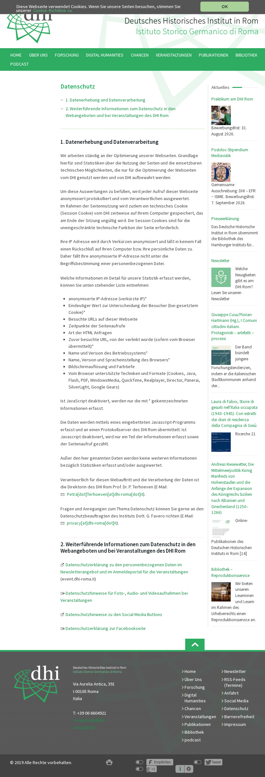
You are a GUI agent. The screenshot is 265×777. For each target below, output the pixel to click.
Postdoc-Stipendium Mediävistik (229, 153)
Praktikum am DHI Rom (232, 99)
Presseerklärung (225, 218)
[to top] (195, 644)
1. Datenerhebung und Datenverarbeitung (105, 100)
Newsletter (220, 260)
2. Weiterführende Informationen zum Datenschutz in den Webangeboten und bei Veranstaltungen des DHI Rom (120, 112)
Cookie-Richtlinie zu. (53, 10)
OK (225, 6)
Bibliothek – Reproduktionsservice (230, 572)
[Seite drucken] (109, 762)
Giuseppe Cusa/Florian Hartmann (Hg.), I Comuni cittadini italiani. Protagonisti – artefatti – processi (234, 327)
